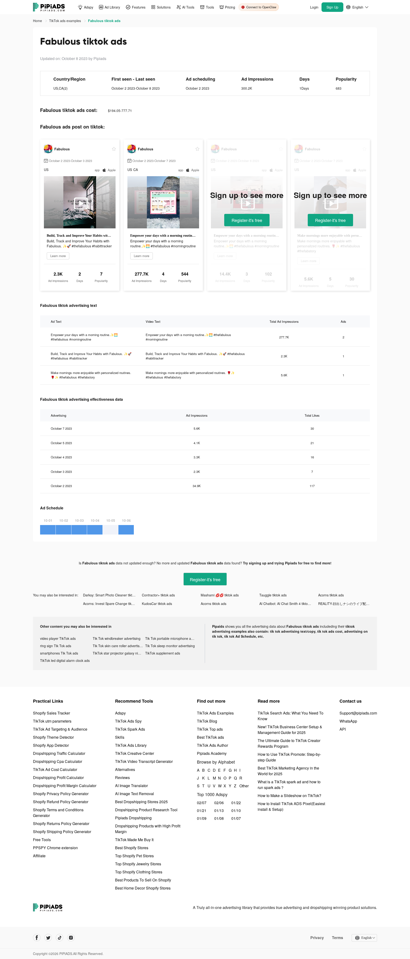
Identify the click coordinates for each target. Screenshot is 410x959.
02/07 (201, 802)
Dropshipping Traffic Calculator (59, 753)
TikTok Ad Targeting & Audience (60, 729)
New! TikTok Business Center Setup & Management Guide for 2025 (290, 729)
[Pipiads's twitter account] (48, 937)
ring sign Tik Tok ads (55, 645)
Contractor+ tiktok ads (158, 595)
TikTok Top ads (210, 729)
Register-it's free (247, 220)
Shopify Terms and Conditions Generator (58, 812)
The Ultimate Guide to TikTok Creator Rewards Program (289, 743)
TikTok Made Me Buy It (134, 839)
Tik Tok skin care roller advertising (118, 645)
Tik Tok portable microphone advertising (171, 638)
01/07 (236, 818)
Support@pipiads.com (358, 713)
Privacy (317, 937)
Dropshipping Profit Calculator (58, 777)
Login (314, 7)
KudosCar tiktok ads (157, 603)
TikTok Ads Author (212, 745)
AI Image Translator (131, 785)
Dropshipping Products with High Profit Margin (147, 828)
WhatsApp (348, 721)
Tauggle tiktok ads (273, 595)
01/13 (219, 810)
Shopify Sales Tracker (51, 713)
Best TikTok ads (210, 737)
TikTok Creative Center (134, 753)
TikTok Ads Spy (128, 721)
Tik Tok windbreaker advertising (116, 638)
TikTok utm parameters (52, 721)
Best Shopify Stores (131, 847)
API (343, 729)
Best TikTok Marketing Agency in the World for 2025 (288, 770)
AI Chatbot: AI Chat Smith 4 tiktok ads (287, 603)
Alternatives (125, 769)
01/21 (201, 810)
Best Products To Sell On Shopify (143, 880)
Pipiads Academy (212, 753)
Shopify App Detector (51, 745)
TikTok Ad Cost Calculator (55, 769)
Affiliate (39, 855)
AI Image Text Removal (134, 793)
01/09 (201, 818)
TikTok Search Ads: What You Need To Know (290, 715)
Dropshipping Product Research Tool (146, 809)
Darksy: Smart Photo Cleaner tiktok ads (112, 595)
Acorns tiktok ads (331, 595)
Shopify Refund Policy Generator (60, 801)
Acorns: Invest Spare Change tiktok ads (112, 603)
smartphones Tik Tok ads (59, 653)
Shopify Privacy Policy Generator (61, 793)
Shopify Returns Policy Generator (61, 823)
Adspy (120, 713)
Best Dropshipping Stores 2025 (141, 801)
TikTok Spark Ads (130, 729)
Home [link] (38, 20)
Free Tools (42, 839)
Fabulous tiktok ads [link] (104, 20)
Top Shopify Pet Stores (134, 855)
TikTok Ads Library (131, 745)
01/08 (219, 818)
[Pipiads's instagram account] (71, 937)
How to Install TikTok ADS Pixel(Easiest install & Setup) (291, 806)
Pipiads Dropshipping (133, 818)
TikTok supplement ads (162, 653)
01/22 (236, 802)
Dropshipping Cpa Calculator (57, 761)
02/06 (219, 802)
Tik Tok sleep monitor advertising (170, 645)
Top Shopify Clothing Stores (138, 872)
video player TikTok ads (58, 638)
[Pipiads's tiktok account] (59, 937)
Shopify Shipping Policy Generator (62, 831)
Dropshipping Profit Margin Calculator (64, 785)
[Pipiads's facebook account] (37, 937)
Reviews (122, 777)
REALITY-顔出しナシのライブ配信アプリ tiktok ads (347, 603)
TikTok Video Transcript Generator (144, 761)
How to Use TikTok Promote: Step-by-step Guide (289, 757)
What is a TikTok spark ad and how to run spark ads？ (289, 784)
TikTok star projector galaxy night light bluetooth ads (119, 653)
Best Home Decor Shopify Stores (143, 888)
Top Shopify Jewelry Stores (138, 864)
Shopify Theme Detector (53, 737)
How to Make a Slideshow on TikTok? (289, 795)
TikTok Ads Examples (215, 713)
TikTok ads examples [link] (65, 20)
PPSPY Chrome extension (55, 847)
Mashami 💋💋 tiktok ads (220, 595)
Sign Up (332, 7)
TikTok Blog (207, 721)
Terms (337, 937)
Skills (119, 737)
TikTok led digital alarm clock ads (65, 660)
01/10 (236, 810)
